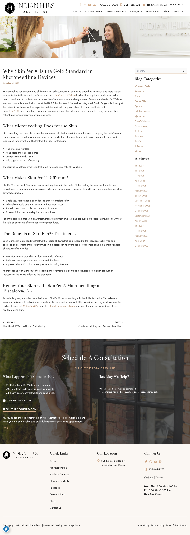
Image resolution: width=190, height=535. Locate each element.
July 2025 (139, 225)
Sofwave (139, 146)
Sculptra (138, 131)
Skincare (139, 136)
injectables (140, 116)
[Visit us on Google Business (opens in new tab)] (94, 5)
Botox (137, 96)
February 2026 (142, 190)
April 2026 (140, 180)
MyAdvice (75, 525)
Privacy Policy (157, 525)
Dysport (138, 106)
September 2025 (142, 215)
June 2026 (139, 170)
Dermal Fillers (141, 101)
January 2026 (141, 195)
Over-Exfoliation (142, 121)
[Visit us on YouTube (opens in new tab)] (89, 5)
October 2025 (141, 210)
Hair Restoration (142, 111)
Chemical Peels (142, 86)
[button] (79, 11)
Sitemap (183, 525)
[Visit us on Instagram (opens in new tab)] (85, 5)
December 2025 (142, 200)
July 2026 (139, 165)
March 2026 (140, 185)
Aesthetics (139, 91)
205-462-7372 (30, 306)
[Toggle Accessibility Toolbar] (6, 529)
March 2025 (140, 230)
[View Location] (145, 5)
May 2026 (139, 175)
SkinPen (138, 141)
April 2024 (140, 240)
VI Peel (138, 151)
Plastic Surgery (141, 126)
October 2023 (141, 245)
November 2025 (142, 205)
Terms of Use (172, 525)
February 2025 (142, 235)
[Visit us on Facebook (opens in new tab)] (80, 5)
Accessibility (143, 525)
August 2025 (141, 220)
